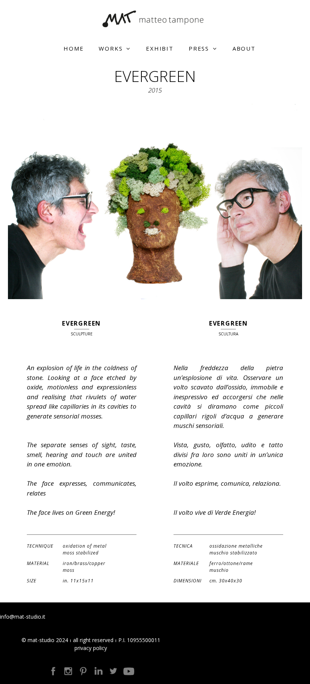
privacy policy (90, 648)
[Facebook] (52, 671)
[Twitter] (113, 671)
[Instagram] (68, 671)
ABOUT (244, 48)
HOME (74, 48)
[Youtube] (128, 671)
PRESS (199, 48)
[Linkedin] (98, 671)
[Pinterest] (83, 671)
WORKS (110, 48)
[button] (130, 48)
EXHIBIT (160, 48)
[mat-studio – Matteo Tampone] (155, 18)
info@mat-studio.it (22, 616)
